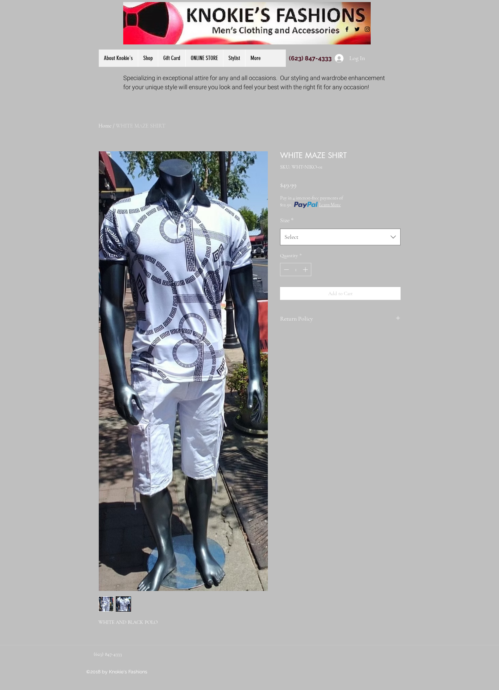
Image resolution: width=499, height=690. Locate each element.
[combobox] (340, 237)
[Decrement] (285, 269)
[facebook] (347, 29)
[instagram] (367, 29)
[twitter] (357, 29)
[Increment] (306, 269)
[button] (204, 58)
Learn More (330, 205)
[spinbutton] (295, 269)
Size (287, 220)
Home (104, 125)
